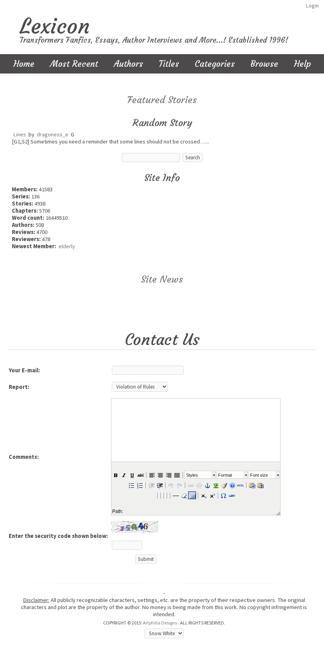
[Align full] (177, 475)
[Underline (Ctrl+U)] (132, 475)
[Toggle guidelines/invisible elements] (192, 495)
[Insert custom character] (223, 495)
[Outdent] (151, 485)
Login (312, 5)
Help (302, 63)
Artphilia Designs (160, 623)
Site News (162, 279)
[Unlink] (199, 485)
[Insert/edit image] (215, 485)
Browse (264, 63)
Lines (19, 134)
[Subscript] (203, 495)
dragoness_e (52, 134)
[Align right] (168, 475)
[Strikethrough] (140, 475)
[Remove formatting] (184, 495)
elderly (66, 246)
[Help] (232, 485)
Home (23, 63)
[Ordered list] (139, 485)
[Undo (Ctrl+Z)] (171, 485)
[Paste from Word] (252, 485)
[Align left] (152, 475)
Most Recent (74, 63)
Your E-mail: (24, 370)
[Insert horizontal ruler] (175, 495)
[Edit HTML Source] (240, 485)
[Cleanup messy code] (224, 485)
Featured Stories (162, 100)
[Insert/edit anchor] (207, 485)
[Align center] (160, 475)
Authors (128, 63)
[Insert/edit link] (190, 485)
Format (225, 475)
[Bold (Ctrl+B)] (115, 475)
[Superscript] (212, 495)
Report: (19, 387)
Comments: (24, 456)
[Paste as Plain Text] (260, 485)
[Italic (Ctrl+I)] (124, 475)
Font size (259, 475)
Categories (215, 63)
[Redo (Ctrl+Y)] (179, 485)
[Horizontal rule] (231, 495)
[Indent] (159, 485)
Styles (192, 475)
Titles (169, 63)
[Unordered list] (131, 485)
